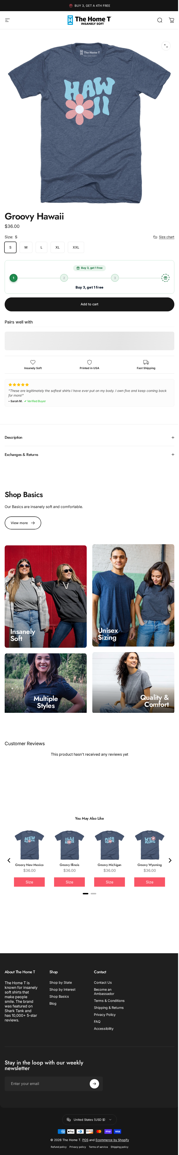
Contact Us (101, 975)
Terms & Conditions (107, 994)
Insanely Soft (22, 629)
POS (83, 1133)
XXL (76, 247)
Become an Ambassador (102, 984)
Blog (51, 996)
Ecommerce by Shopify (110, 1133)
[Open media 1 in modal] (166, 46)
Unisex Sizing (106, 628)
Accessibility (102, 1022)
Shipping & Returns (107, 1001)
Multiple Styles (45, 695)
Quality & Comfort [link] (151, 693)
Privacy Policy (103, 1008)
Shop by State (59, 975)
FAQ (95, 1015)
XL (57, 247)
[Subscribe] (92, 1076)
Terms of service (96, 1140)
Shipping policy (118, 1140)
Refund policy (57, 1140)
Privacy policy (76, 1140)
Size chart (166, 237)
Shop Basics (58, 989)
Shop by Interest (61, 982)
